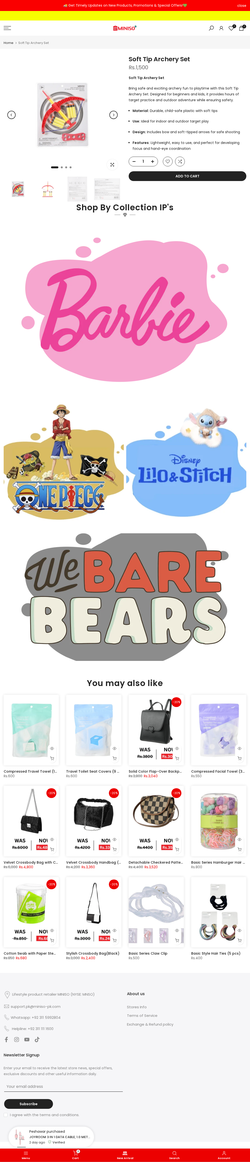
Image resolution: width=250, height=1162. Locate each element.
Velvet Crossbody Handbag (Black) (98, 862)
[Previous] (11, 115)
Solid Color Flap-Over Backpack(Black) (164, 771)
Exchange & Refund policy (150, 1024)
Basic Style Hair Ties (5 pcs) (215, 953)
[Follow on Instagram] (16, 1041)
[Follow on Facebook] (6, 1041)
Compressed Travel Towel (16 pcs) (35, 771)
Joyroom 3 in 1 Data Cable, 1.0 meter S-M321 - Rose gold (60, 1132)
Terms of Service (142, 1015)
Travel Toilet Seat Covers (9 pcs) (95, 771)
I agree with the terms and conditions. (44, 1114)
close (8, 5)
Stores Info (137, 1007)
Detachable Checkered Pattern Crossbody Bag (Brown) (179, 862)
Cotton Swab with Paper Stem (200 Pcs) (39, 953)
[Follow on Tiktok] (37, 1041)
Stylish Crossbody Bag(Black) (92, 953)
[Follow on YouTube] (27, 1041)
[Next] (113, 115)
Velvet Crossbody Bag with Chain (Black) (40, 862)
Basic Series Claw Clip (148, 953)
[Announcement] (125, 6)
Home (8, 42)
